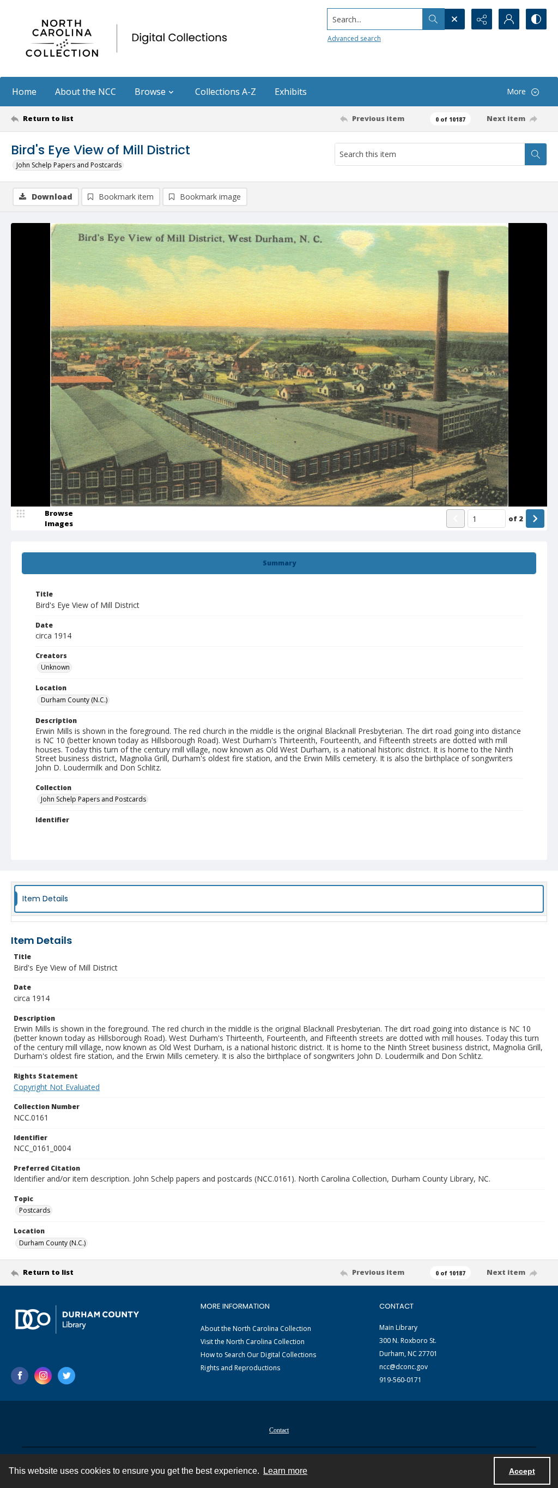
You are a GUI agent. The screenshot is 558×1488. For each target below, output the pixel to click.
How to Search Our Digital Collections (258, 1354)
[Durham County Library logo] (77, 1319)
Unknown (55, 667)
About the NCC (85, 92)
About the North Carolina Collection (256, 1328)
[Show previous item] (455, 518)
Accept (522, 1471)
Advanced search (354, 38)
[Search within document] (536, 154)
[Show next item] (535, 518)
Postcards (34, 1210)
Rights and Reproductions (240, 1367)
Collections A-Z (225, 92)
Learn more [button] (285, 1470)
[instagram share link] (43, 1375)
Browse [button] (150, 92)
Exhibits (291, 92)
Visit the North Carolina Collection (253, 1341)
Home (24, 92)
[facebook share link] (19, 1375)
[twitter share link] (66, 1375)
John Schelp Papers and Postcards (69, 165)
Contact (279, 1430)
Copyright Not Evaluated (57, 1087)
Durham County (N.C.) (74, 699)
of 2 (515, 518)
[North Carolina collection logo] (129, 38)
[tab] (279, 563)
